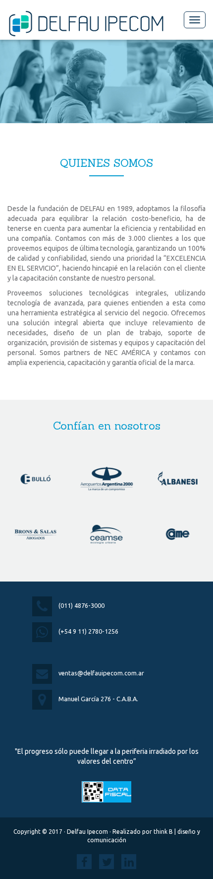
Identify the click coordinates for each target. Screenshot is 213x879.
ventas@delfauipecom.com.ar (101, 672)
